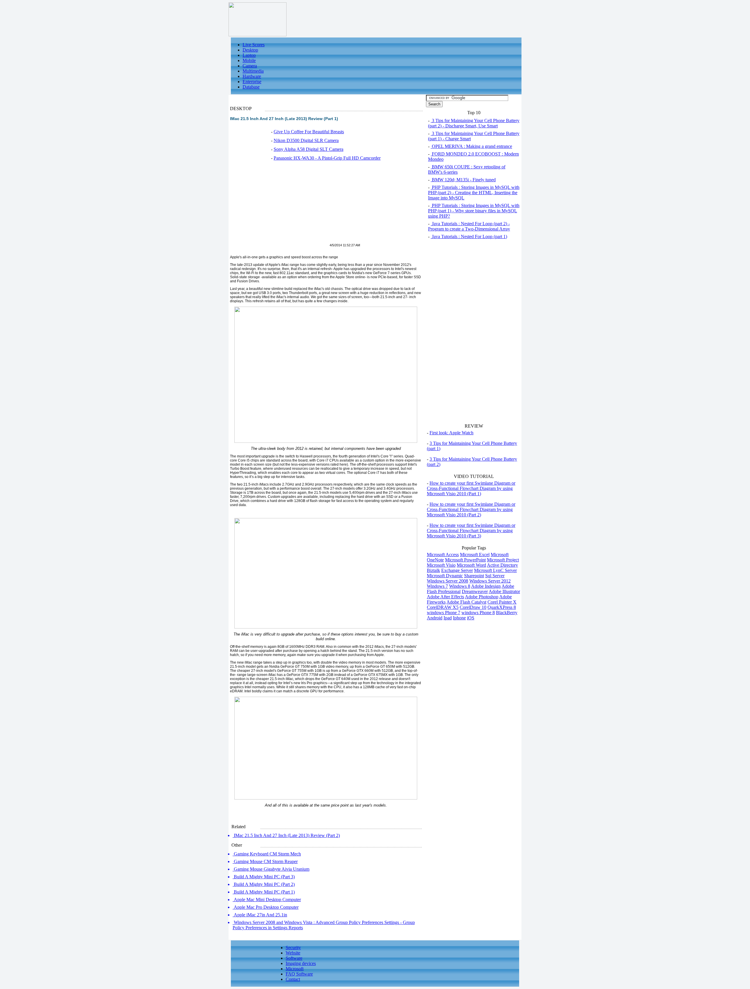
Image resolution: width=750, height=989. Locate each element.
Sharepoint (474, 575)
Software (294, 958)
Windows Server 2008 (447, 580)
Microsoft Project (503, 559)
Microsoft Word (471, 565)
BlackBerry (506, 612)
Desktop (250, 49)
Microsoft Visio (441, 565)
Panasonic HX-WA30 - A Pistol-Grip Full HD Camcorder (327, 158)
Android (434, 617)
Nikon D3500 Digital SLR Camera (306, 140)
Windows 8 (459, 586)
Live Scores (254, 44)
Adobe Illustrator (504, 591)
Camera (250, 65)
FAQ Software (299, 973)
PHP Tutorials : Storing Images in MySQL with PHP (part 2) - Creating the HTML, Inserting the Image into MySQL (473, 192)
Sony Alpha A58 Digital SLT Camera (308, 149)
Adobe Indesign (486, 586)
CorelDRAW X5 (442, 607)
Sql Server (494, 575)
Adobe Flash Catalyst (466, 601)
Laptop (249, 55)
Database (251, 86)
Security (293, 947)
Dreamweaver (475, 591)
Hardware (252, 76)
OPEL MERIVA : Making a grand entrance (471, 146)
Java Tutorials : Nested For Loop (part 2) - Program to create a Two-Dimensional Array (469, 226)
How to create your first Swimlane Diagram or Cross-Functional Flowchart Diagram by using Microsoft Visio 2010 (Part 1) (471, 488)
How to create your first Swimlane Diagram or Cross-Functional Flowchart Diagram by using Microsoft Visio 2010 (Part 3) (471, 530)
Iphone (459, 617)
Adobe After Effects (445, 596)
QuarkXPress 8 (502, 607)
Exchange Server (457, 570)
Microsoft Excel (475, 554)
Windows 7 (437, 586)
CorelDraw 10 (473, 607)
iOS (470, 617)
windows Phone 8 (478, 612)
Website (293, 952)
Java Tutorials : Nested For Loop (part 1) (469, 236)
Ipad (448, 617)
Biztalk (433, 570)
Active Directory (502, 565)
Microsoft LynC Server (495, 570)
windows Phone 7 (443, 612)
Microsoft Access (443, 554)
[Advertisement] (279, 205)
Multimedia (253, 71)
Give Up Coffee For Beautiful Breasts (309, 131)
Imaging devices (301, 963)
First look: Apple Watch (451, 432)
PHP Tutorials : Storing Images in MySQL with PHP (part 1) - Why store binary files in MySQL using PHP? (473, 210)
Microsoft (295, 968)
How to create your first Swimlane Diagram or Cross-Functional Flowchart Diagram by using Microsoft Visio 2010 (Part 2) (471, 509)
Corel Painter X (502, 601)
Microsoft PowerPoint (465, 559)
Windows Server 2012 (490, 580)
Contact (293, 979)
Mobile (249, 60)
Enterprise (252, 81)
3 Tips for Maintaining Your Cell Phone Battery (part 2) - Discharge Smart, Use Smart (473, 123)
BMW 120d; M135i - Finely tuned (463, 179)
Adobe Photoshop (481, 596)
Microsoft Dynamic (445, 575)
